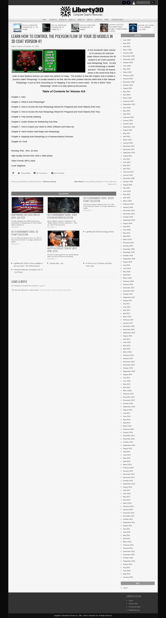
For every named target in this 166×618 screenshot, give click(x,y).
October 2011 (128, 519)
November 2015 (129, 365)
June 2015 (127, 381)
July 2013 (126, 452)
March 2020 (127, 201)
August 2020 (127, 185)
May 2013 (126, 458)
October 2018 (128, 255)
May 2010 (126, 574)
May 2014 (126, 419)
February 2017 (128, 320)
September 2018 (129, 259)
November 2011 (128, 516)
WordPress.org (134, 610)
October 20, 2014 (31, 46)
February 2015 (128, 394)
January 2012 (128, 509)
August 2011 (127, 525)
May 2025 (126, 69)
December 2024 (129, 82)
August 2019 (127, 223)
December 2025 (129, 56)
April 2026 (126, 46)
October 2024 (128, 85)
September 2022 (129, 127)
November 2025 (129, 59)
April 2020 (126, 198)
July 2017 (126, 304)
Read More (15, 227)
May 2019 (126, 233)
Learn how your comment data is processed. (55, 290)
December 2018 (129, 249)
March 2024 (127, 98)
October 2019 (128, 217)
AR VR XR (52, 19)
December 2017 (129, 288)
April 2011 (126, 538)
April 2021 (126, 169)
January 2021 (128, 175)
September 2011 (129, 522)
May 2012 (126, 497)
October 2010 (128, 558)
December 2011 (128, 513)
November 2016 (129, 329)
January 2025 (128, 79)
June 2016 (127, 342)
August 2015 (127, 374)
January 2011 (128, 548)
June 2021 (127, 162)
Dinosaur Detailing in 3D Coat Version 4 (28, 181)
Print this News (59, 173)
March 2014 (127, 426)
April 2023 (126, 114)
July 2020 (126, 188)
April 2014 (126, 423)
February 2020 (128, 204)
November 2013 (129, 439)
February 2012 (128, 506)
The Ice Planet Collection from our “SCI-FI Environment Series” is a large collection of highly (26, 240)
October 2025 (128, 62)
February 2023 (128, 117)
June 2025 (127, 66)
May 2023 (126, 111)
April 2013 (126, 461)
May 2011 (126, 535)
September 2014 (129, 407)
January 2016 (128, 358)
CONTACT (79, 19)
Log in (125, 588)
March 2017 (127, 316)
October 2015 (128, 368)
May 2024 (126, 91)
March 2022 (127, 140)
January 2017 (128, 323)
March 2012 (127, 503)
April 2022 (126, 136)
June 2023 (127, 108)
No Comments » (42, 173)
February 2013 (128, 468)
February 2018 (128, 281)
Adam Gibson (17, 46)
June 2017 (127, 307)
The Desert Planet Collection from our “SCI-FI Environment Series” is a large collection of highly (99, 206)
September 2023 (129, 104)
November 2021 (129, 149)
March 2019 (127, 239)
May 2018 (126, 272)
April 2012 (126, 500)
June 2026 (127, 40)
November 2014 (129, 400)
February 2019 (128, 243)
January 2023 (128, 120)
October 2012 (128, 481)
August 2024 (127, 88)
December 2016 (129, 326)
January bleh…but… (57, 263)
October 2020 (128, 181)
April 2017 (126, 313)
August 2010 (127, 564)
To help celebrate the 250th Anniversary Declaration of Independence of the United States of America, (26, 223)
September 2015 (129, 371)
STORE (88, 19)
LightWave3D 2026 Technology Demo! (100, 232)
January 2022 (128, 143)
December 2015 (129, 362)
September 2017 (129, 297)
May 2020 (126, 194)
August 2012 (127, 487)
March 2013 (127, 464)
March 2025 (127, 72)
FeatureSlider (25, 173)
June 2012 (127, 493)
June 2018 (127, 268)
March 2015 (127, 390)
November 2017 (129, 291)
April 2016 (126, 349)
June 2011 (127, 532)
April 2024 (126, 95)
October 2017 (128, 294)
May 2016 (126, 345)
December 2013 (129, 435)
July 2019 (126, 226)
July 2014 (126, 413)
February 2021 (128, 172)
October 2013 (128, 442)
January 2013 (128, 471)
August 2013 (127, 448)
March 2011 (127, 542)
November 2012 (129, 477)
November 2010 (129, 554)
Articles (61, 19)
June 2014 (127, 416)
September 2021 (129, 152)
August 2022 (127, 130)
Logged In (41, 286)
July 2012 (126, 490)
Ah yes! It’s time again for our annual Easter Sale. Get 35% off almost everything (63, 255)
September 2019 (129, 220)
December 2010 (129, 551)
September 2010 (129, 561)
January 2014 (128, 432)
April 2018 (126, 275)
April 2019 (126, 236)
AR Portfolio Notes (117, 19)
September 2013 (129, 445)
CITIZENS (97, 19)
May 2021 (126, 165)
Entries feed (133, 604)
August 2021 (127, 156)
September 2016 (129, 333)
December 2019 (129, 210)
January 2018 (128, 284)
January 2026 (128, 53)
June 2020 (127, 191)
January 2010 (128, 577)
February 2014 (128, 429)
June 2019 (127, 230)
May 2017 (126, 310)
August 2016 (127, 336)
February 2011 (128, 545)
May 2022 (126, 133)
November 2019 (129, 214)
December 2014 (129, 397)
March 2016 (127, 352)
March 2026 (127, 50)
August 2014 (127, 410)
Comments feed (134, 607)
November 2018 (129, 252)
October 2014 (128, 403)
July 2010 (126, 567)
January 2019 (128, 246)
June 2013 (127, 455)
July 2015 (126, 378)
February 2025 (128, 75)
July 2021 (126, 159)
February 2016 (128, 355)
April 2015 (126, 387)
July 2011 (126, 529)
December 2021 (129, 146)
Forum (106, 19)
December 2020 (129, 178)
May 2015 (126, 384)
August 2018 (127, 262)
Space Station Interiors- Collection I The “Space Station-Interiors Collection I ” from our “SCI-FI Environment (62, 223)
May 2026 (126, 43)
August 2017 (127, 300)
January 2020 (128, 207)
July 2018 (126, 265)
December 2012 (129, 474)
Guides (71, 19)
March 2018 (127, 278)
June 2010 (127, 571)
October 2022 (128, 124)
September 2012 (129, 484)
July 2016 (126, 339)
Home (44, 19)
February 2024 (128, 101)
